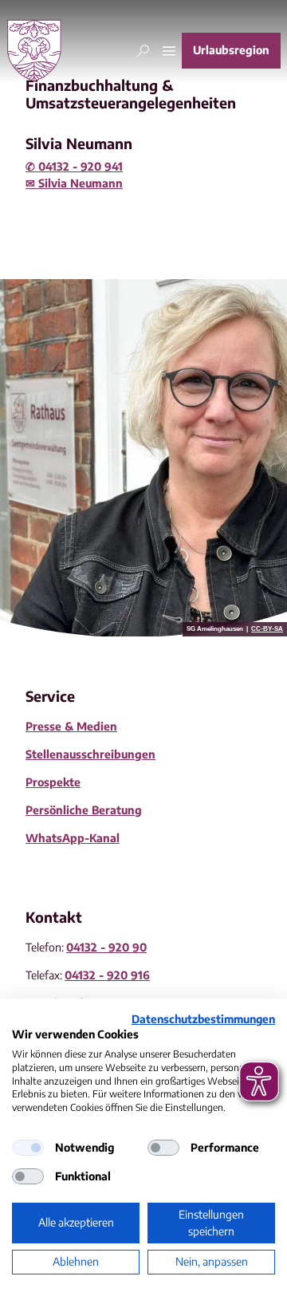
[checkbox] (28, 1148)
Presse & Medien (71, 726)
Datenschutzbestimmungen (203, 1019)
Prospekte (53, 782)
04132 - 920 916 (107, 975)
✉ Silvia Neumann (74, 183)
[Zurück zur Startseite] (34, 50)
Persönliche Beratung (84, 810)
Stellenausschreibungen (90, 754)
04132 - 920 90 (106, 947)
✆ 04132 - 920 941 (74, 166)
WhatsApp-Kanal (73, 838)
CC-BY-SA (267, 629)
